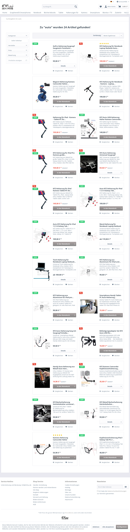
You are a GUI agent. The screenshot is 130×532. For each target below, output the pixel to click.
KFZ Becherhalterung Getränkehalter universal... (64, 403)
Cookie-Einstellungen (72, 485)
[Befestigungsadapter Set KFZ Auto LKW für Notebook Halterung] (89, 342)
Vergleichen (59, 71)
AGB (34, 504)
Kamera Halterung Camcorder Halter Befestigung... (60, 439)
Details (63, 66)
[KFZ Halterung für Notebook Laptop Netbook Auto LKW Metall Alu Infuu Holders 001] (89, 57)
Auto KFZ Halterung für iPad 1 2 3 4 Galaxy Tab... (111, 190)
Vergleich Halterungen (40, 492)
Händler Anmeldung (40, 485)
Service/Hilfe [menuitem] (123, 2)
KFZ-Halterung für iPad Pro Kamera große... (64, 154)
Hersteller (11, 45)
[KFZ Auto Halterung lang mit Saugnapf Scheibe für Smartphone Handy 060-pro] (42, 342)
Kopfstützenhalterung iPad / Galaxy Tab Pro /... (111, 439)
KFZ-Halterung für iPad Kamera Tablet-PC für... (62, 190)
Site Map (36, 490)
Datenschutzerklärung (72, 497)
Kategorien (12, 36)
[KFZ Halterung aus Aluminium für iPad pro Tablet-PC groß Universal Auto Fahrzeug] (42, 306)
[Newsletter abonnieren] (125, 487)
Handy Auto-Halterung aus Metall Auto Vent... (64, 368)
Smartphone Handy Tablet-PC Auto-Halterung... (110, 296)
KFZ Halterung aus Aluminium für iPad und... (110, 261)
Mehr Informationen (77, 529)
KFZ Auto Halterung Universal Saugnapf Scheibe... (107, 154)
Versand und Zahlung (40, 497)
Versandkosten (69, 513)
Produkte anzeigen (15, 60)
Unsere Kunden (70, 495)
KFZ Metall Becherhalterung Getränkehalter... (111, 403)
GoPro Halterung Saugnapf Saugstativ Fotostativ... (64, 47)
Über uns (68, 492)
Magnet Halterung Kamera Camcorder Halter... (64, 83)
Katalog (67, 487)
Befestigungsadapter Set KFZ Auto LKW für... (111, 332)
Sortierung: (97, 35)
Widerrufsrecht (38, 500)
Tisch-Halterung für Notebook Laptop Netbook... (64, 261)
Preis (10, 50)
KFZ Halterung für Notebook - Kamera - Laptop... (111, 83)
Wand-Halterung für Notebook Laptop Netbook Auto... (110, 225)
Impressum (69, 500)
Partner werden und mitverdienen (44, 487)
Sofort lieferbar (16, 41)
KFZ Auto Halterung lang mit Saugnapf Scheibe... (64, 332)
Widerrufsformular (39, 502)
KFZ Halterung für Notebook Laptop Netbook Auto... (111, 47)
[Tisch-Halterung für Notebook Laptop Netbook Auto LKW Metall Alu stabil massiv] (42, 271)
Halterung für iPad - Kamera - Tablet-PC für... (64, 118)
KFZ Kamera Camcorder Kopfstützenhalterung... (109, 368)
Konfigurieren (122, 527)
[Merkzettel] (101, 7)
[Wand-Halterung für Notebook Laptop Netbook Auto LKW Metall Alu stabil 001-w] (89, 235)
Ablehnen (96, 527)
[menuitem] (60, 8)
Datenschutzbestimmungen (117, 491)
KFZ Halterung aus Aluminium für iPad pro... (63, 296)
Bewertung (12, 55)
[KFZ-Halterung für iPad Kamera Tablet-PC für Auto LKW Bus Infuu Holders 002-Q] (42, 199)
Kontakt (35, 495)
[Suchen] (76, 7)
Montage (68, 490)
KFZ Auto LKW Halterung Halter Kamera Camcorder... (111, 118)
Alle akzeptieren (108, 527)
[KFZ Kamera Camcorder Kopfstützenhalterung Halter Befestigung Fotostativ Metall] (89, 377)
